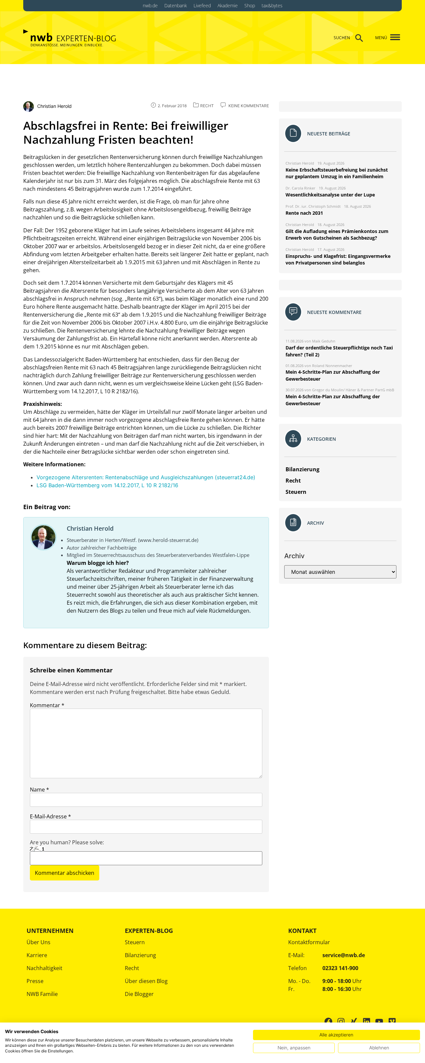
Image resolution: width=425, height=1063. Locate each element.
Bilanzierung (140, 955)
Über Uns (38, 942)
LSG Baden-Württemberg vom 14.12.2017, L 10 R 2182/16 (107, 485)
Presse (35, 981)
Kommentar (47, 705)
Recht (132, 968)
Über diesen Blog (146, 981)
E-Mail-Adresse (50, 816)
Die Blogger (139, 994)
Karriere (37, 955)
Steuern (135, 942)
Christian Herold (90, 528)
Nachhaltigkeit (44, 968)
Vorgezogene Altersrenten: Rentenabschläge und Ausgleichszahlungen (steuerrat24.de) (146, 477)
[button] (392, 38)
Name (39, 789)
